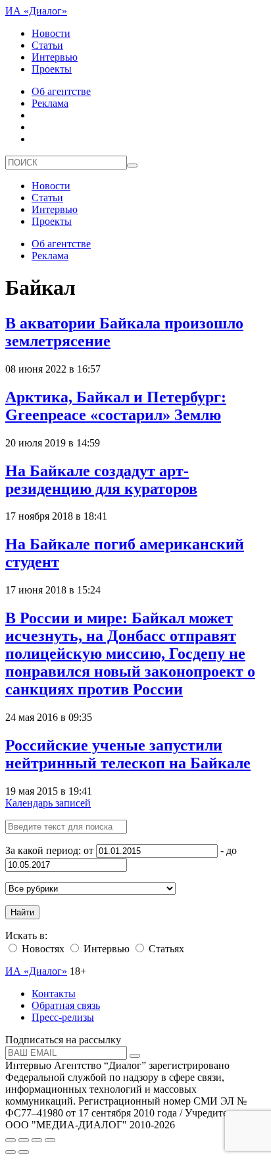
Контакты (54, 993)
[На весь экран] (37, 1140)
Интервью (55, 57)
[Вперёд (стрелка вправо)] (23, 1152)
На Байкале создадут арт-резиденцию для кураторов (101, 479)
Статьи (47, 45)
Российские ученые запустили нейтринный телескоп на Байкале (128, 754)
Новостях (41, 948)
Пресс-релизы (63, 1017)
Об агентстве (61, 91)
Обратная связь (66, 1005)
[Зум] (50, 1140)
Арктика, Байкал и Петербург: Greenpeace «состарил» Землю (115, 405)
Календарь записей (48, 803)
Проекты (52, 69)
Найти (22, 912)
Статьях (165, 948)
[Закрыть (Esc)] (10, 1140)
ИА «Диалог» (36, 10)
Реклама (50, 103)
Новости (51, 33)
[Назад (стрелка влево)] (10, 1152)
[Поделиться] (23, 1140)
